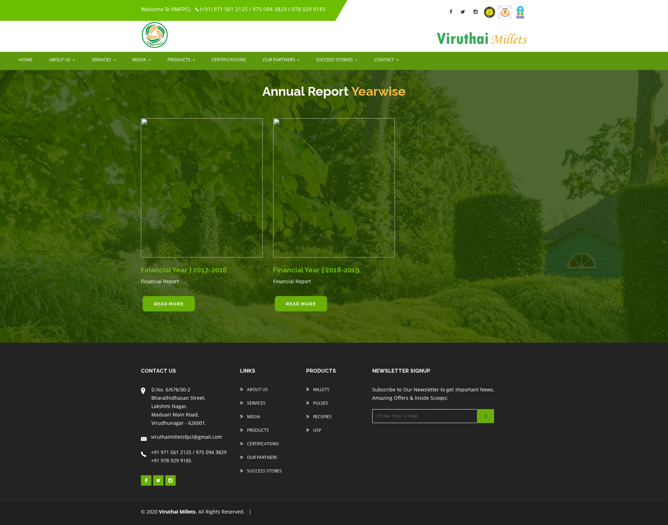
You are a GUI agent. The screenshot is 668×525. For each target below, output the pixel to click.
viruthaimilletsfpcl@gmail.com (186, 436)
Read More (169, 304)
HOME (25, 59)
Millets (320, 389)
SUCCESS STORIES (335, 59)
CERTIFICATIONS (229, 59)
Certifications (262, 444)
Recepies (322, 417)
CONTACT (384, 59)
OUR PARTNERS (279, 59)
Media (253, 417)
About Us (257, 389)
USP (316, 430)
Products (257, 430)
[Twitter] (463, 11)
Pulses (320, 403)
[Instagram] (475, 11)
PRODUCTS (179, 59)
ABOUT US (60, 59)
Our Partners (261, 457)
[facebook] (451, 11)
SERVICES (102, 59)
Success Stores (264, 471)
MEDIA (139, 59)
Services (255, 403)
